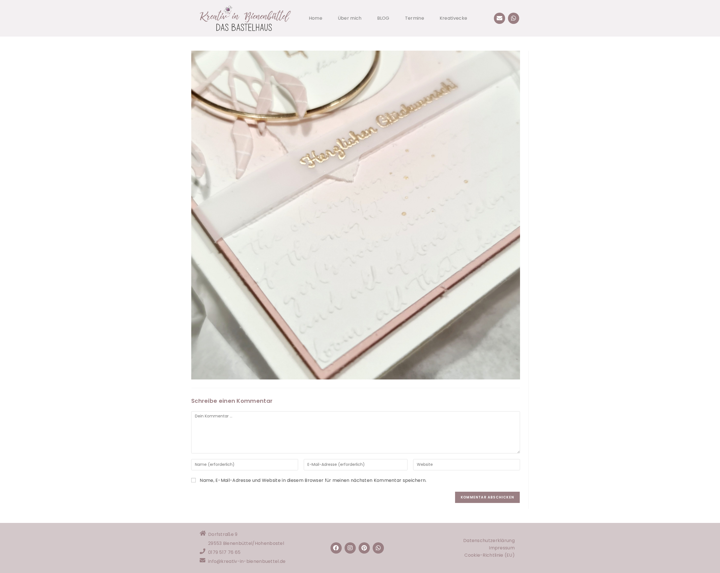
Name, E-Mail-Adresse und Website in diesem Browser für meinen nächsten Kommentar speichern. (313, 480)
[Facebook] (336, 548)
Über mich (350, 18)
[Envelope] (499, 18)
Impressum (502, 548)
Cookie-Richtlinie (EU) (489, 555)
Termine (414, 18)
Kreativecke (453, 18)
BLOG (383, 18)
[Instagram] (350, 548)
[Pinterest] (364, 548)
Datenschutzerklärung (489, 540)
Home (315, 18)
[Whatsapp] (513, 18)
